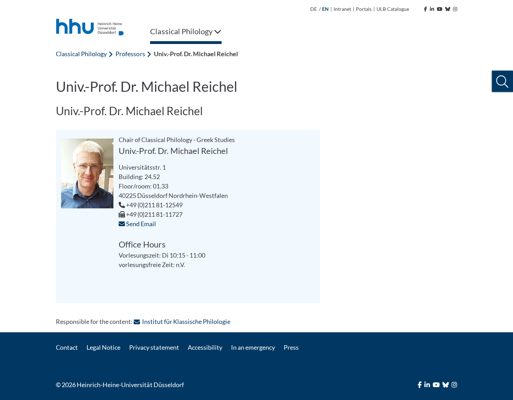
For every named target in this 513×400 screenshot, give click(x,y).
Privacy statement (154, 347)
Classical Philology (81, 54)
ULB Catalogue (393, 9)
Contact (67, 347)
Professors (130, 54)
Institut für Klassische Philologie (186, 321)
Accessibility (205, 347)
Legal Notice (103, 347)
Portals (364, 9)
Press (291, 347)
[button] (502, 81)
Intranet (342, 9)
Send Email (140, 224)
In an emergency (253, 347)
